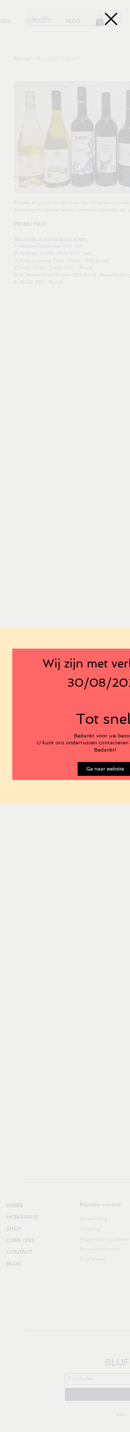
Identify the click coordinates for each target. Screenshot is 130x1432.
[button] (111, 19)
